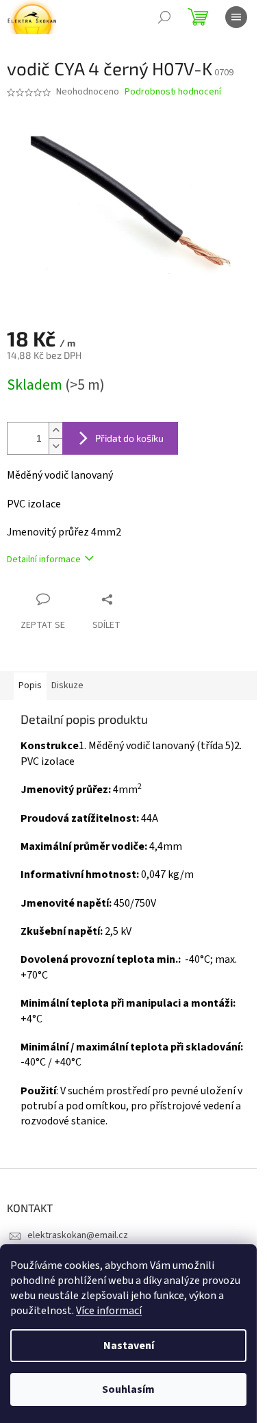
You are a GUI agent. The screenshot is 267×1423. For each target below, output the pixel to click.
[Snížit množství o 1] (55, 446)
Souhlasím (128, 1389)
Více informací (109, 1310)
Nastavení (128, 1345)
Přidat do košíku (129, 438)
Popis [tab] (30, 685)
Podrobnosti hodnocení (173, 92)
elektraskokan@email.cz (77, 1235)
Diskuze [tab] (67, 685)
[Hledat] (164, 17)
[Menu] (236, 17)
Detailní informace (44, 559)
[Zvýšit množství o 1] (55, 430)
